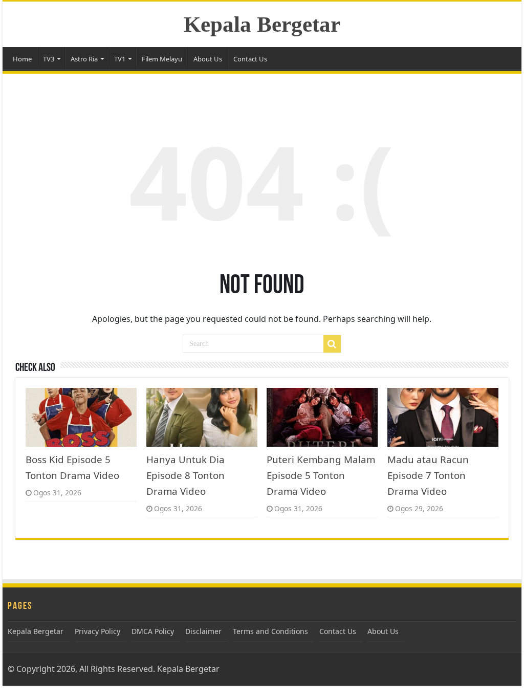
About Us (207, 58)
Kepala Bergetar (262, 24)
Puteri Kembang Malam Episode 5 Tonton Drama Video (321, 475)
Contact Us (250, 58)
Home (22, 58)
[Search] (332, 344)
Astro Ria (84, 58)
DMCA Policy (153, 631)
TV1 (119, 58)
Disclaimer (203, 631)
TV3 (48, 58)
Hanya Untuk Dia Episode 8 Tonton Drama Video (185, 475)
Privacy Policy (97, 631)
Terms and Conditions (270, 631)
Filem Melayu (162, 58)
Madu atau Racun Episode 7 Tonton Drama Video (428, 475)
